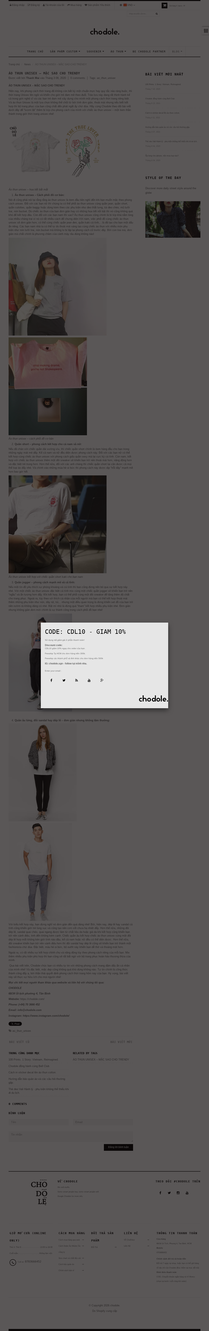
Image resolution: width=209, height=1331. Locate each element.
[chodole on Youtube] (89, 680)
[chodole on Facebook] (51, 680)
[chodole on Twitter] (64, 680)
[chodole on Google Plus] (102, 680)
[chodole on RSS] (76, 680)
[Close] (168, 622)
